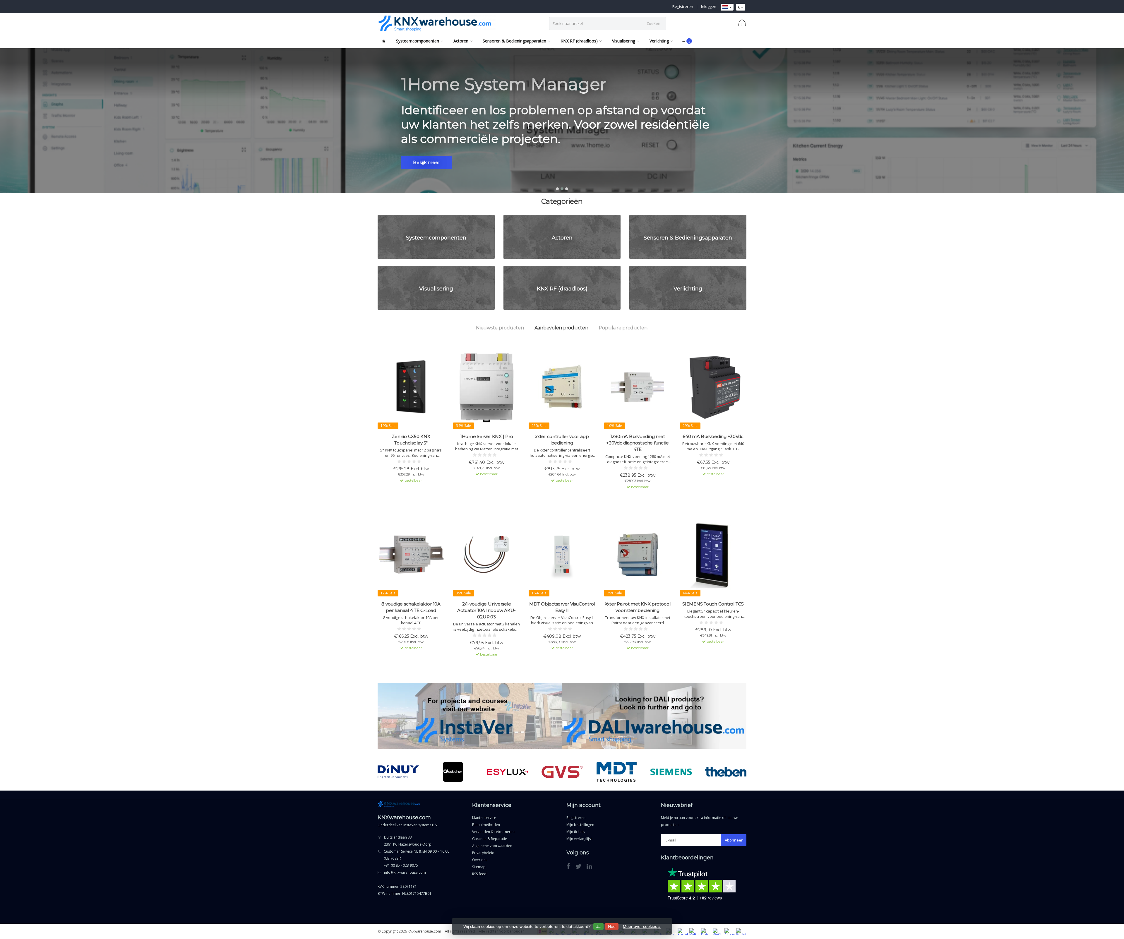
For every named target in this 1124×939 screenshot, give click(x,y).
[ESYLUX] (453, 772)
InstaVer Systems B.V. (420, 824)
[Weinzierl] (725, 772)
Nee (612, 926)
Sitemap (479, 866)
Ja (598, 926)
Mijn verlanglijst (579, 838)
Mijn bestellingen (580, 824)
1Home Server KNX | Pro (486, 436)
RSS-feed (479, 873)
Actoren (460, 41)
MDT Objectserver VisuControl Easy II (562, 607)
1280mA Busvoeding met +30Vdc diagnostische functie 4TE (637, 443)
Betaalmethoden (486, 824)
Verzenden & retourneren (493, 831)
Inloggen (708, 6)
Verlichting (659, 41)
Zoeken (653, 23)
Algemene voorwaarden (492, 845)
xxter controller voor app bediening (562, 440)
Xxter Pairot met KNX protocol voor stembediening (638, 607)
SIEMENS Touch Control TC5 (713, 604)
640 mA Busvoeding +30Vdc (713, 436)
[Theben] (671, 772)
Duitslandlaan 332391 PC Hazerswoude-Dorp (407, 841)
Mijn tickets (575, 831)
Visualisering (623, 41)
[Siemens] (616, 772)
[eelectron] (398, 772)
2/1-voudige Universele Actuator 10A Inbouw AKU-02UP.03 (486, 610)
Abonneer (734, 840)
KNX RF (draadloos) (579, 41)
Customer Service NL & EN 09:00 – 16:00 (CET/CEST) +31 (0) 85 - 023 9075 (416, 858)
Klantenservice (484, 817)
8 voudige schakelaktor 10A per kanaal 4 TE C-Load (411, 607)
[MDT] (562, 772)
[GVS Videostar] (507, 772)
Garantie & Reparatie (489, 838)
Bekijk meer (426, 162)
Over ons (479, 859)
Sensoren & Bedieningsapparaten (514, 41)
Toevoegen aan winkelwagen (408, 490)
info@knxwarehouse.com (405, 872)
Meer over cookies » (642, 926)
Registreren (682, 6)
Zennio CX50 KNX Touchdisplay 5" (411, 440)
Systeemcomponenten (417, 41)
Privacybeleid (483, 852)
